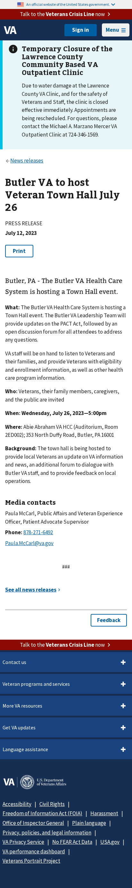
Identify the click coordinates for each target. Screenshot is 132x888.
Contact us (14, 662)
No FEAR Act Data (72, 841)
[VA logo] (10, 30)
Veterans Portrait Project (31, 860)
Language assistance (25, 749)
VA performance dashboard (34, 851)
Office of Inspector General (33, 822)
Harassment (104, 813)
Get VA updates (19, 727)
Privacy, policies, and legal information (47, 832)
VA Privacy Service (23, 841)
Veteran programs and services (36, 684)
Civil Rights (52, 804)
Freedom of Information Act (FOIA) (42, 813)
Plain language (89, 822)
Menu (112, 29)
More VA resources (22, 705)
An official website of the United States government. (68, 4)
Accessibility (17, 804)
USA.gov (110, 841)
